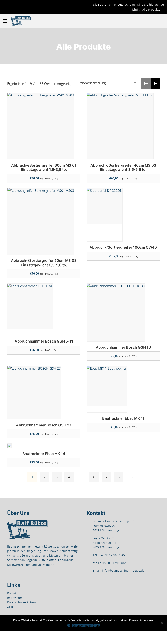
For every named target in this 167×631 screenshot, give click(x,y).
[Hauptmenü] (5, 21)
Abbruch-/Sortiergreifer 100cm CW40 (123, 247)
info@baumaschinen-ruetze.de (123, 570)
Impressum (15, 598)
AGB (10, 607)
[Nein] (162, 623)
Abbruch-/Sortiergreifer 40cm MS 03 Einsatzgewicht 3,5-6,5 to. (123, 167)
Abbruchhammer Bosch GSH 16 (123, 347)
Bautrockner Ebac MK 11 (123, 418)
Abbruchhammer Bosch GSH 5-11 (44, 341)
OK (68, 625)
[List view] (155, 83)
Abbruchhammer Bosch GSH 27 (43, 425)
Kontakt (12, 593)
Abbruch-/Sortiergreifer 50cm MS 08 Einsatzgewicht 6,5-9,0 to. (44, 262)
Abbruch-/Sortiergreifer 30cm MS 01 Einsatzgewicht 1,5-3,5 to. (43, 167)
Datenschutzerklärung (22, 602)
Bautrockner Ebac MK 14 (43, 454)
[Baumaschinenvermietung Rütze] (21, 21)
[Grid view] (146, 83)
